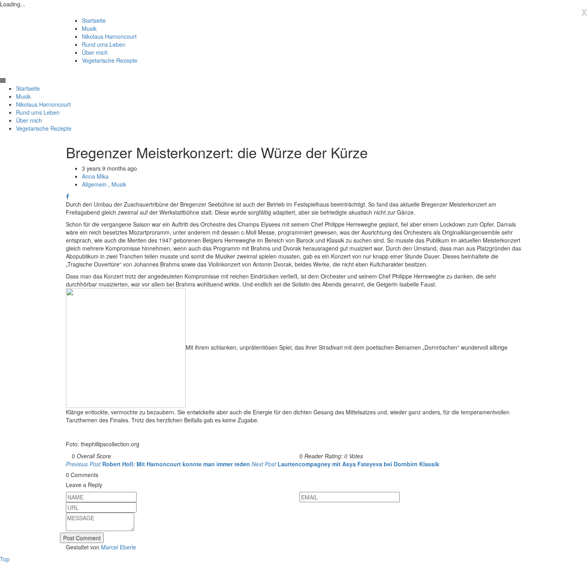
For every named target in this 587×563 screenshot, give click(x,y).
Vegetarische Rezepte (109, 60)
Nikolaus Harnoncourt (109, 36)
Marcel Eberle (118, 547)
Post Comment (82, 538)
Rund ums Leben (103, 44)
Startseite (94, 20)
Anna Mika (95, 176)
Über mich (95, 52)
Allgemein (95, 184)
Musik (89, 28)
